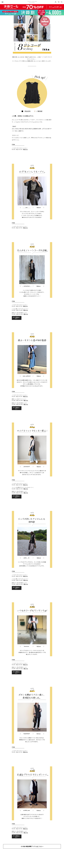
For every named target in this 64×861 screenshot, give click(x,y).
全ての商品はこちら (16, 318)
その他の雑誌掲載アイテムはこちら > (32, 846)
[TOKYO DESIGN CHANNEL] (32, 2)
